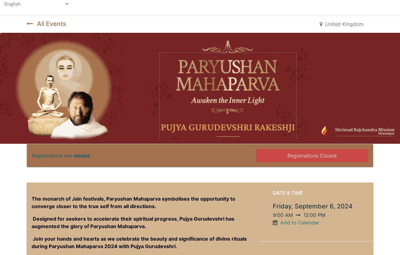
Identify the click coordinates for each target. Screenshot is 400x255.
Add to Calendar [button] (299, 222)
